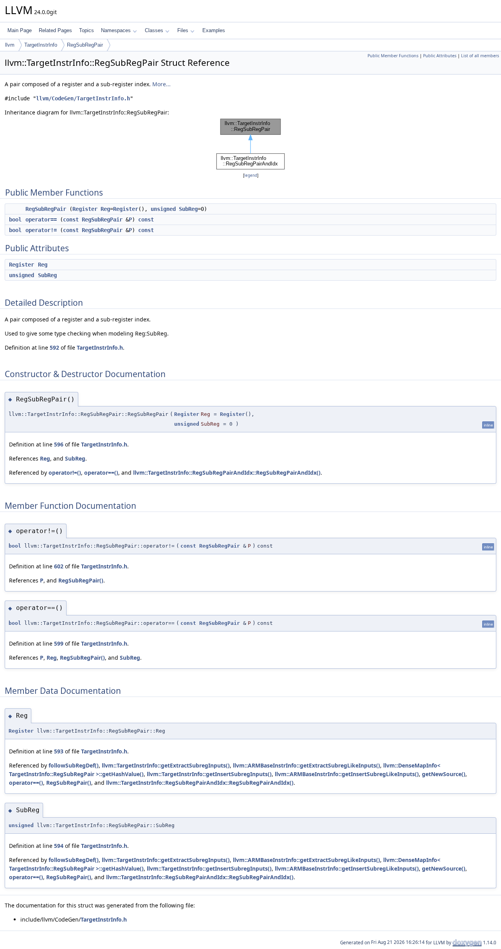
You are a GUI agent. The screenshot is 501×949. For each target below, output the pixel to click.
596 (58, 444)
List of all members (480, 55)
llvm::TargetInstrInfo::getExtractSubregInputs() (166, 765)
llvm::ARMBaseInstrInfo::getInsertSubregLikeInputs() (347, 774)
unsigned (163, 209)
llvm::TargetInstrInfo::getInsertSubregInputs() (209, 774)
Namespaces (116, 30)
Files (182, 30)
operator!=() (65, 472)
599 (58, 643)
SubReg (188, 209)
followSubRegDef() (74, 765)
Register (84, 209)
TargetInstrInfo (40, 45)
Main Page (19, 30)
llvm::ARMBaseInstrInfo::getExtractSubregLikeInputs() (306, 765)
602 (58, 566)
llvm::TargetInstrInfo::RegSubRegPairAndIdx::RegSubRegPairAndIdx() (227, 472)
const (71, 219)
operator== (41, 219)
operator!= (41, 230)
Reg (105, 209)
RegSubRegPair (85, 45)
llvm (9, 45)
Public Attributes (439, 55)
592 (54, 347)
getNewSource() (443, 774)
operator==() (101, 472)
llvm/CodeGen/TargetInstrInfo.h (83, 98)
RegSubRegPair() (80, 580)
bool (15, 219)
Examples (213, 30)
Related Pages (55, 30)
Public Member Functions (393, 55)
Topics (86, 30)
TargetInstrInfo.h (100, 347)
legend (250, 175)
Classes (154, 30)
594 (58, 845)
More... (161, 84)
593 (58, 751)
